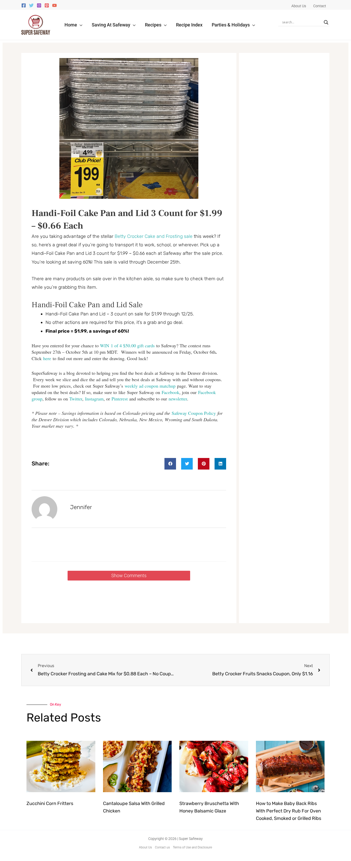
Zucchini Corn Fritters (49, 803)
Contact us (162, 847)
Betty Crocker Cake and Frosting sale (153, 236)
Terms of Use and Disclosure (192, 847)
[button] (79, 25)
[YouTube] (54, 5)
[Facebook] (23, 5)
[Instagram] (39, 5)
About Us (145, 847)
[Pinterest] (46, 5)
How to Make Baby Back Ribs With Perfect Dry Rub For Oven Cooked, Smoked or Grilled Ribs (288, 811)
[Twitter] (31, 5)
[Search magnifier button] (326, 22)
